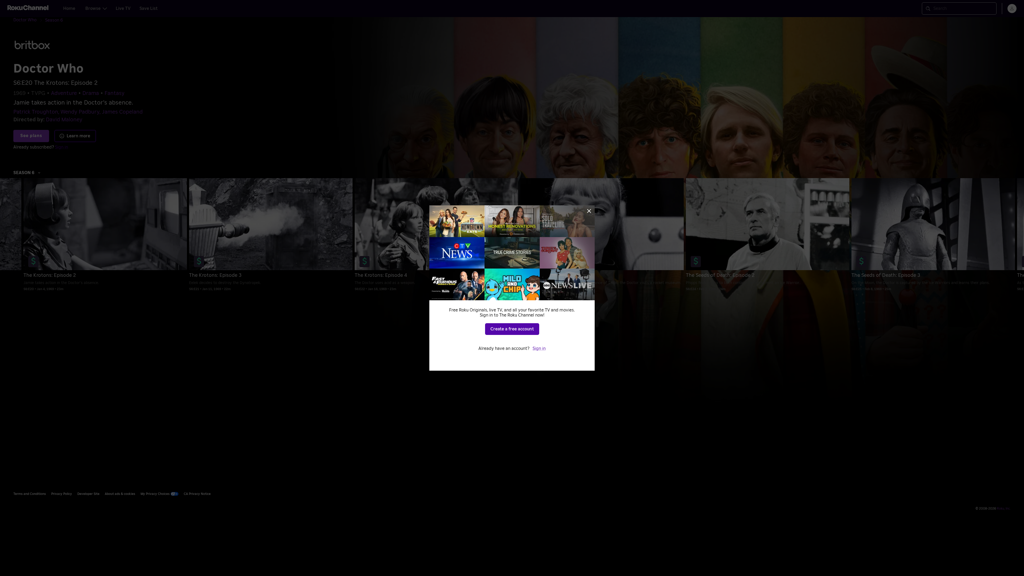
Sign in (539, 348)
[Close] (589, 211)
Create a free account (512, 329)
